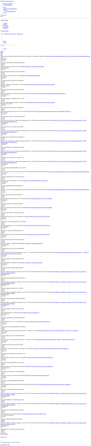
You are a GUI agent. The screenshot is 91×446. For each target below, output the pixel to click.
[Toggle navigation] (13, 1)
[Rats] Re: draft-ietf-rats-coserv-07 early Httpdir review (37, 216)
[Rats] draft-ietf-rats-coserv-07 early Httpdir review (34, 413)
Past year (5, 28)
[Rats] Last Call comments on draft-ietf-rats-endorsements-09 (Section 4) (49, 93)
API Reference (13, 8)
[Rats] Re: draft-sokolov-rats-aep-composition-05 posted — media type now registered (58, 330)
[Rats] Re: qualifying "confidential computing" (32, 243)
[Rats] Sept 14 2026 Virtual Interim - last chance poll (36, 180)
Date (4, 41)
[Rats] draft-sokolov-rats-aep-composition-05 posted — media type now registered (55, 339)
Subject (2, 51)
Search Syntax (6, 8)
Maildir (5, 444)
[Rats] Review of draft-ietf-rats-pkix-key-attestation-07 (37, 375)
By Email (14, 33)
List (1, 55)
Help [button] (4, 7)
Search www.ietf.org (8, 3)
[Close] (1, 440)
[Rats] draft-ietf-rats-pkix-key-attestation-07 (29, 312)
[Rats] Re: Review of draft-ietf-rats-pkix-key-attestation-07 (40, 357)
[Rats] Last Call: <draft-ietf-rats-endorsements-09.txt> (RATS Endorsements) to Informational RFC (67, 171)
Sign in (5, 12)
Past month (5, 27)
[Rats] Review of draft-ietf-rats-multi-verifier (30, 75)
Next (7, 434)
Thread (5, 42)
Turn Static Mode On (11, 11)
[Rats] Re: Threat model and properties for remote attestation (41, 84)
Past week (5, 25)
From (2, 52)
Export (4, 48)
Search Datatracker (7, 4)
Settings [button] (5, 10)
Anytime (5, 23)
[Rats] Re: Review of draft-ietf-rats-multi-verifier (33, 66)
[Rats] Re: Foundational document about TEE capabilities (39, 198)
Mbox (2, 444)
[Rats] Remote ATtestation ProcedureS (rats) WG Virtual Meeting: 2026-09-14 (53, 111)
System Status (20, 33)
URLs (8, 444)
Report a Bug (8, 33)
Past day (5, 24)
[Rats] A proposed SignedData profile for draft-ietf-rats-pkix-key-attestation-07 (53, 384)
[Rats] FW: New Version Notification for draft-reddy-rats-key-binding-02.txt (52, 348)
